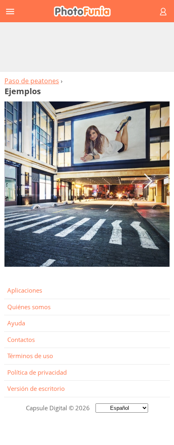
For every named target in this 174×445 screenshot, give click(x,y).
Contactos (21, 339)
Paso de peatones (31, 80)
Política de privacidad (37, 372)
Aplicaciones (24, 290)
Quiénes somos (29, 307)
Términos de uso (30, 356)
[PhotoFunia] (85, 11)
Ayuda (16, 323)
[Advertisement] (87, 46)
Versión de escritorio (36, 388)
